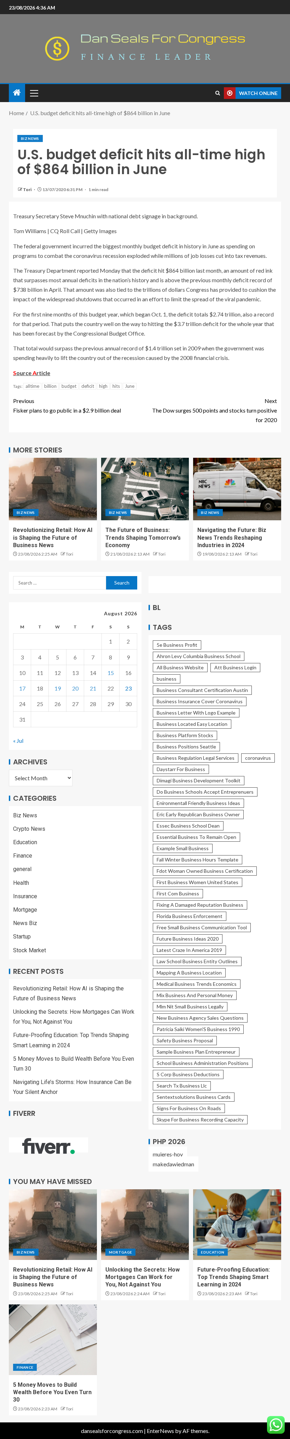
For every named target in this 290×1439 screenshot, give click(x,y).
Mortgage (25, 909)
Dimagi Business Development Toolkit (198, 780)
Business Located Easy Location (192, 724)
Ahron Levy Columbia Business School (198, 656)
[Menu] (34, 93)
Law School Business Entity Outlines (197, 961)
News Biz (25, 923)
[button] (34, 93)
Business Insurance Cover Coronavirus (200, 701)
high (103, 386)
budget (69, 386)
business (166, 679)
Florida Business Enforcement (189, 916)
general (22, 869)
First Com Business (178, 893)
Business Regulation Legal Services (195, 758)
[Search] (217, 93)
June (129, 386)
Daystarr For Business (181, 769)
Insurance (25, 896)
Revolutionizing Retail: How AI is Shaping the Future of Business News (52, 538)
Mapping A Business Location (189, 973)
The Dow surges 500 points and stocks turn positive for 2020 (214, 410)
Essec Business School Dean (188, 826)
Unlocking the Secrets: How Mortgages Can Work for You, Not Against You (142, 1277)
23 (128, 688)
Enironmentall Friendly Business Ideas (198, 803)
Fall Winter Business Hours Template (197, 860)
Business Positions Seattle (186, 747)
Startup (22, 936)
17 (22, 688)
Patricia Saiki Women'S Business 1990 (198, 1029)
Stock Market (29, 950)
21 (93, 688)
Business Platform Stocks (185, 735)
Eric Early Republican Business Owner (198, 814)
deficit (87, 386)
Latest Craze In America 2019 (189, 950)
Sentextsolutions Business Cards (194, 1097)
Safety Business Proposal (185, 1040)
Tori (27, 189)
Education (25, 842)
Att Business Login (235, 667)
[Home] (17, 93)
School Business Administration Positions (203, 1063)
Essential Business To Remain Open (196, 837)
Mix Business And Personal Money (195, 995)
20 (75, 688)
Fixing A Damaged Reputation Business (200, 905)
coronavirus (258, 758)
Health (21, 883)
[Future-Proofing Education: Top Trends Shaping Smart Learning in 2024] (237, 1224)
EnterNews (160, 1430)
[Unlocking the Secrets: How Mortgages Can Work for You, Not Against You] (145, 1224)
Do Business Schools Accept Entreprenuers (205, 792)
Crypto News (29, 828)
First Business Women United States (197, 882)
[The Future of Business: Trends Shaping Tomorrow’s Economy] (145, 489)
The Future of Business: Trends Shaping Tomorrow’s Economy (143, 538)
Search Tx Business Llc (182, 1086)
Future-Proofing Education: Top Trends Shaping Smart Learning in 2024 (233, 1277)
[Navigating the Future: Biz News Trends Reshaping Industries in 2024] (237, 489)
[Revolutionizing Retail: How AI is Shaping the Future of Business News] (53, 489)
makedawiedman (173, 1164)
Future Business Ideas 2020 (188, 939)
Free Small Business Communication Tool (202, 927)
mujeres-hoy (168, 1154)
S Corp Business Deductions (188, 1074)
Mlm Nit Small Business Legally (190, 1006)
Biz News (30, 138)
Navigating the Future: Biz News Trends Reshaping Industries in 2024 (231, 538)
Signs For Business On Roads (189, 1108)
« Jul (18, 740)
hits (116, 386)
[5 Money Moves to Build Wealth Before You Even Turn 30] (53, 1339)
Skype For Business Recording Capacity (200, 1120)
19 (57, 688)
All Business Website (180, 667)
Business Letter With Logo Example (196, 713)
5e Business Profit (177, 645)
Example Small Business (183, 848)
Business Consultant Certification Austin (202, 690)
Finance (22, 855)
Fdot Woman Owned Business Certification (205, 871)
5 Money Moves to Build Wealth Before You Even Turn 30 (52, 1392)
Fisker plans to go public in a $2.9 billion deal (67, 405)
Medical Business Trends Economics (197, 984)
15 (111, 672)
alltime (32, 386)
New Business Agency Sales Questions (200, 1018)
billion (50, 386)
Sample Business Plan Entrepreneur (196, 1052)
